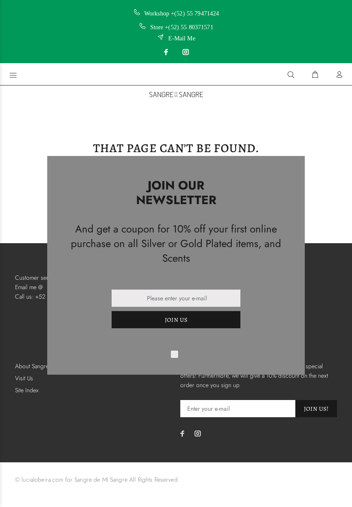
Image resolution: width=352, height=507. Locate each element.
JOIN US (176, 320)
